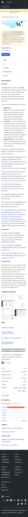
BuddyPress (5, 490)
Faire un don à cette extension (9, 445)
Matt (3, 484)
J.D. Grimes (7, 50)
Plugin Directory (5, 6)
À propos (3, 454)
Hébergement (5, 459)
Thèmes (17, 457)
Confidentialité (5, 462)
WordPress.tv (5, 477)
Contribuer (17, 467)
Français (7, 496)
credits (20, 387)
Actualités (4, 457)
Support (5, 75)
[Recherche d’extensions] (17, 17)
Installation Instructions (7, 327)
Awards (15, 387)
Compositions (18, 462)
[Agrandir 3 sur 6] (11, 310)
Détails (5, 60)
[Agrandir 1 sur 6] (11, 296)
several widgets (19, 194)
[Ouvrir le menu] (25, 2)
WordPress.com (6, 482)
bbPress (4, 487)
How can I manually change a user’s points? (7, 332)
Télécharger (5, 54)
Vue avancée (5, 395)
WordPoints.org (14, 206)
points (19, 390)
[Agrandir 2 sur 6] (11, 302)
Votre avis (4, 420)
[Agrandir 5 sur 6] (24, 304)
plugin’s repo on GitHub (7, 239)
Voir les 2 (24, 384)
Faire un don (19, 472)
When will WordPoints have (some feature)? (7, 342)
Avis (4, 64)
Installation (6, 68)
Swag (17, 475)
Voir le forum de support (8, 431)
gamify (24, 387)
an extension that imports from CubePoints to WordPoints (13, 214)
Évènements (18, 469)
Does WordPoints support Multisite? (11, 338)
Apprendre (4, 467)
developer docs (5, 250)
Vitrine (16, 454)
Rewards (24, 390)
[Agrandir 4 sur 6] (24, 296)
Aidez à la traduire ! (14, 12)
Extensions (18, 459)
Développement (7, 71)
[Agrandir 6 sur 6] (24, 311)
